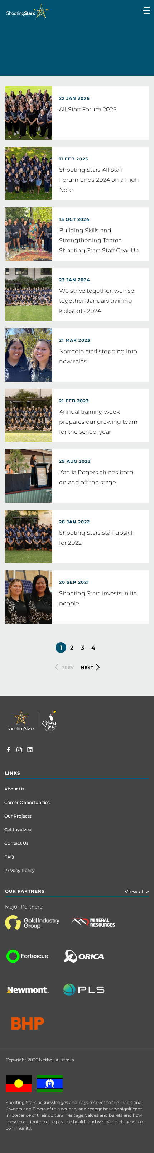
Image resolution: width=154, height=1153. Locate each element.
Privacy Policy (19, 870)
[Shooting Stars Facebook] (8, 751)
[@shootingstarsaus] (19, 751)
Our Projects (18, 816)
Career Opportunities (27, 802)
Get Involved (18, 829)
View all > (137, 891)
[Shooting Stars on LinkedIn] (30, 751)
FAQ (9, 856)
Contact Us (16, 843)
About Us (14, 788)
